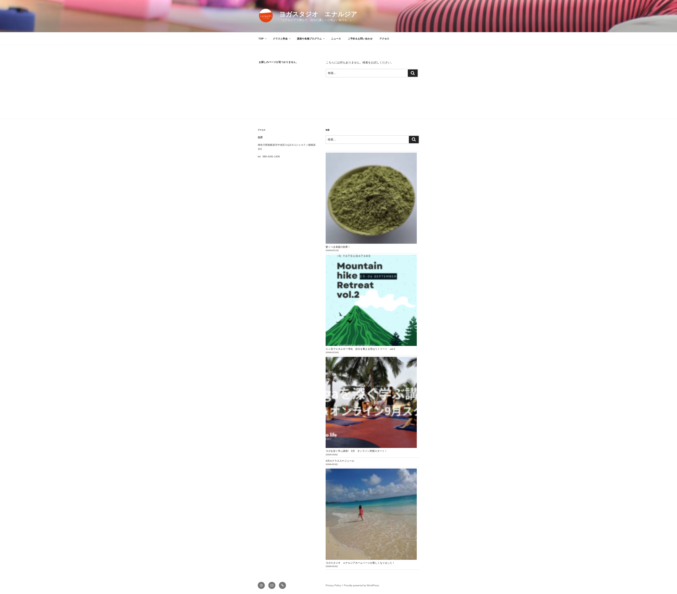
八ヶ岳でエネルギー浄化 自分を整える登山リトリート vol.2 (360, 348)
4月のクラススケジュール (340, 460)
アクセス (384, 38)
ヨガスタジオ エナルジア (318, 14)
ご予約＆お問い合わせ (360, 38)
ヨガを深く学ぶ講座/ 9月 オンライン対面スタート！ (356, 451)
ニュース (336, 38)
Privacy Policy (333, 585)
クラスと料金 (280, 38)
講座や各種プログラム (309, 38)
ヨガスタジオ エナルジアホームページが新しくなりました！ (360, 562)
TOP (261, 38)
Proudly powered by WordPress (361, 585)
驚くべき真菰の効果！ (338, 246)
